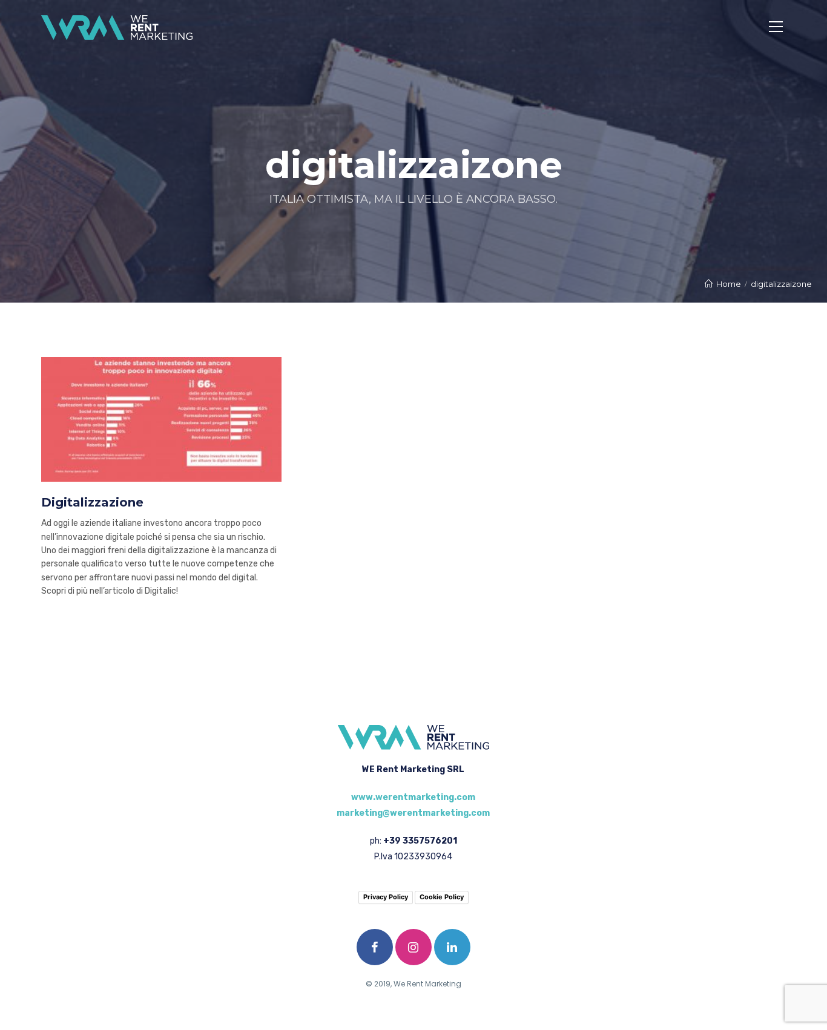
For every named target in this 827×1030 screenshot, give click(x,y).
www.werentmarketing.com (413, 797)
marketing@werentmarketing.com (413, 813)
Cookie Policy (442, 897)
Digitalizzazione (92, 502)
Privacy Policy (385, 897)
